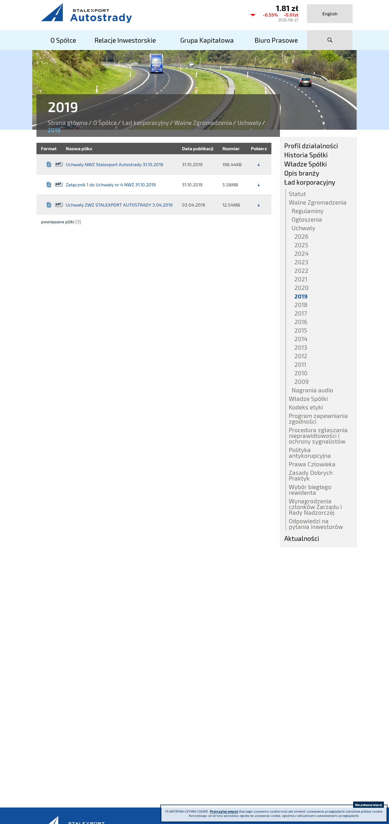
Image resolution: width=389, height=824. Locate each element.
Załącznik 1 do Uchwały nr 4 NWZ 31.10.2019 (111, 184)
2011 (300, 364)
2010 (301, 372)
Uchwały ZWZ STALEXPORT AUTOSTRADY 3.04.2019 (119, 204)
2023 (301, 261)
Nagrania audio (312, 390)
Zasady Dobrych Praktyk (311, 475)
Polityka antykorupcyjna (310, 452)
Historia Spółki (306, 155)
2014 (301, 338)
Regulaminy (308, 210)
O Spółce (105, 122)
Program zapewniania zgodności (318, 418)
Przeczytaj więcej (224, 811)
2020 (301, 287)
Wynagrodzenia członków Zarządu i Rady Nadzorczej (315, 506)
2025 (301, 244)
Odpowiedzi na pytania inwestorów (316, 523)
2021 (300, 279)
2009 (301, 381)
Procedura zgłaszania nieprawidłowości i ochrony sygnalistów (318, 435)
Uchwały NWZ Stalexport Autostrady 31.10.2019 (114, 164)
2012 (300, 355)
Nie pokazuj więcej (368, 805)
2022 (301, 270)
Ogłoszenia (307, 219)
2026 (301, 236)
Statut (297, 193)
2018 (301, 304)
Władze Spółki (305, 164)
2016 (300, 321)
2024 (301, 253)
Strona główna (68, 122)
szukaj (330, 40)
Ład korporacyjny (145, 122)
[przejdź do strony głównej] (140, 13)
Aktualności (301, 538)
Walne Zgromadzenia (203, 122)
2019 (301, 296)
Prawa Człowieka (312, 463)
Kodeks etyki (306, 407)
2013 (300, 347)
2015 (300, 330)
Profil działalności (311, 146)
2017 (300, 313)
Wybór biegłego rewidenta (310, 489)
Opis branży (301, 173)
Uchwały (249, 122)
